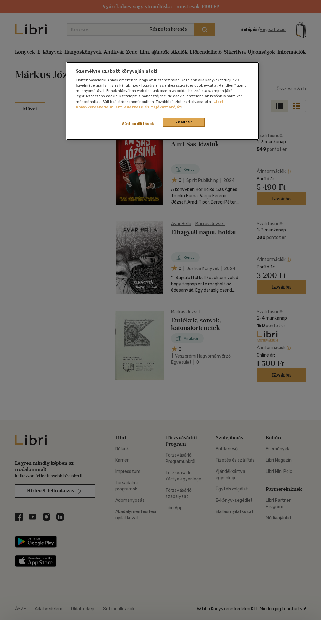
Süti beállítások (138, 123)
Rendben (184, 122)
